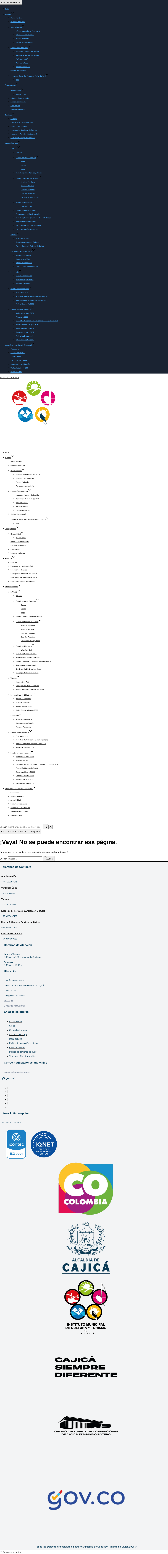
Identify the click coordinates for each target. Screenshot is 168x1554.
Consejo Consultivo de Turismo (27, 242)
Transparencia (10, 85)
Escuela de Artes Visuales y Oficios (29, 173)
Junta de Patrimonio (23, 283)
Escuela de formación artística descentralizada (33, 218)
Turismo (13, 235)
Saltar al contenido (9, 377)
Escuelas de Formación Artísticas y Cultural (23, 911)
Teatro (23, 161)
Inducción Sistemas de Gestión (27, 52)
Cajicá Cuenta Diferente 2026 (27, 267)
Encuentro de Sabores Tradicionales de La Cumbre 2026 (37, 321)
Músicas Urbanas (27, 186)
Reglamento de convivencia (26, 222)
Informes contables (17, 109)
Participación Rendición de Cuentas (23, 130)
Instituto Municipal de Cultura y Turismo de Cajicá (100, 1546)
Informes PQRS (16, 372)
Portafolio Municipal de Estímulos (22, 138)
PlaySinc (19, 152)
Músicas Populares (28, 182)
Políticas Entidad (22, 63)
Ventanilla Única (9, 888)
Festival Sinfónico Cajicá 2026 (27, 324)
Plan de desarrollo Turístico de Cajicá (30, 246)
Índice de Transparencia (19, 98)
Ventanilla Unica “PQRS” (19, 368)
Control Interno (16, 27)
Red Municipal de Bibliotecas (21, 251)
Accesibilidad (15, 357)
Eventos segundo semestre (20, 309)
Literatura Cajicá (27, 206)
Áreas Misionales (11, 143)
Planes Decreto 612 (23, 67)
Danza (23, 165)
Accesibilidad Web (17, 353)
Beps (17, 80)
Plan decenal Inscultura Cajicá (21, 122)
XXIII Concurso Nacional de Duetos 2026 (31, 300)
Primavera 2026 (22, 317)
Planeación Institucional (19, 48)
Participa (8, 115)
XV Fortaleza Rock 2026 (25, 313)
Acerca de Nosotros (23, 255)
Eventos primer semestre (19, 289)
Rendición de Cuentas (18, 126)
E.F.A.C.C (13, 148)
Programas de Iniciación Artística (28, 214)
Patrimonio (14, 272)
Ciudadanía (14, 349)
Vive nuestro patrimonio (24, 280)
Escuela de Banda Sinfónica (26, 210)
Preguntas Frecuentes (18, 360)
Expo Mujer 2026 (22, 293)
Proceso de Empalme (18, 102)
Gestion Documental (18, 71)
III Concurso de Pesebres (25, 340)
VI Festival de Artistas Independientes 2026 (32, 296)
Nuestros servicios (23, 259)
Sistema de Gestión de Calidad (27, 55)
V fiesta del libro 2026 (24, 263)
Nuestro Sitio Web (22, 238)
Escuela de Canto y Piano (30, 197)
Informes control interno (25, 35)
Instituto (8, 14)
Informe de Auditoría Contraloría (28, 31)
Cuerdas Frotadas (28, 190)
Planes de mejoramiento (25, 42)
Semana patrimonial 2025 (25, 328)
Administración (9, 876)
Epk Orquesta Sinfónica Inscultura (28, 225)
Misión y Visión (16, 18)
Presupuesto (15, 106)
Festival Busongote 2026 (25, 304)
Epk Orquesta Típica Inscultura (27, 229)
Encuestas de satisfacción (20, 364)
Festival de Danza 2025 (24, 336)
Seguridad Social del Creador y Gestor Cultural (28, 76)
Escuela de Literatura (24, 203)
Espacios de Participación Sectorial (23, 134)
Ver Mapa (8, 1001)
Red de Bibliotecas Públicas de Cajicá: (20, 922)
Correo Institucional (17, 22)
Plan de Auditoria (22, 38)
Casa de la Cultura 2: (11, 933)
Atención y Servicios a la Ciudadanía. (19, 345)
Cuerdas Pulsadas (28, 193)
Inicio (7, 9)
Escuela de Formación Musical (27, 178)
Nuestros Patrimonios (24, 276)
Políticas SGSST (22, 59)
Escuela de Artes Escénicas (26, 158)
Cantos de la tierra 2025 (25, 332)
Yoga (23, 169)
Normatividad (15, 90)
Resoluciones (21, 94)
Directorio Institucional (14, 1006)
